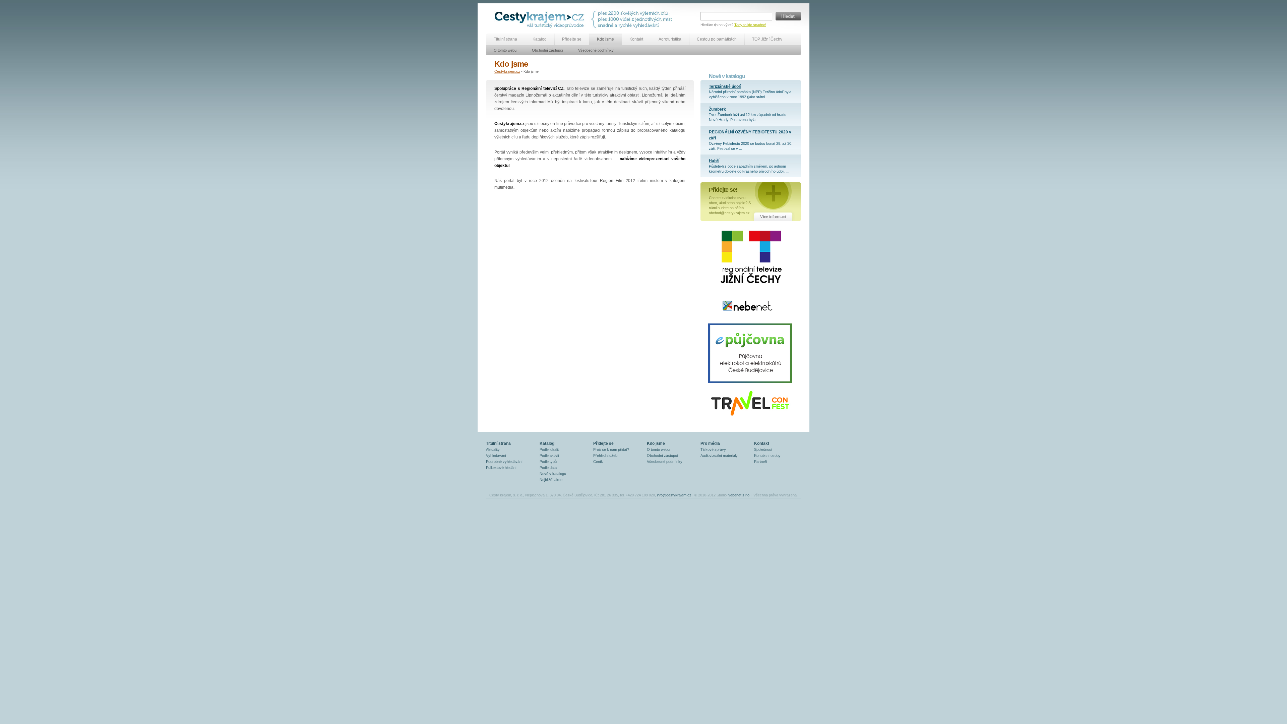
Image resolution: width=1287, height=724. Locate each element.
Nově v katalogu (553, 474)
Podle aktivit (549, 456)
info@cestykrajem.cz (674, 495)
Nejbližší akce (551, 480)
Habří (714, 161)
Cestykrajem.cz (507, 71)
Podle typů (548, 462)
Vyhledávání (496, 456)
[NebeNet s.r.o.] (747, 322)
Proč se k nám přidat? (611, 449)
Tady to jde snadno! (750, 25)
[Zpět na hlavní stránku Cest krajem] (540, 19)
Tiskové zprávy (713, 449)
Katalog (540, 39)
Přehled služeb (605, 456)
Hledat (788, 16)
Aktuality (493, 449)
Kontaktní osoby (767, 456)
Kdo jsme (605, 39)
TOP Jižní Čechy (767, 39)
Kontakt (636, 39)
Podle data (548, 468)
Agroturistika (670, 39)
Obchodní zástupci (547, 50)
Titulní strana (505, 39)
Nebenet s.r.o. (739, 495)
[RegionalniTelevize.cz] (749, 292)
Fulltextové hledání (501, 468)
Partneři (760, 462)
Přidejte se (571, 39)
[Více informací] (750, 201)
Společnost (763, 449)
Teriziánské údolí (725, 86)
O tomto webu (505, 50)
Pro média (710, 443)
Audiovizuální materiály (719, 456)
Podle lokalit (549, 449)
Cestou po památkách (717, 39)
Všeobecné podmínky (596, 50)
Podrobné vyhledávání (504, 462)
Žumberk (717, 109)
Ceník (598, 462)
